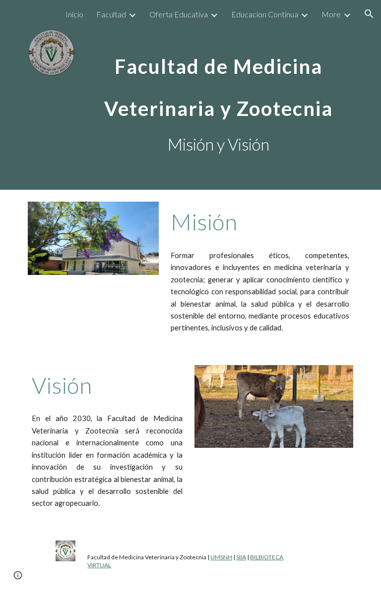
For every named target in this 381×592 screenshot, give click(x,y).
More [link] (331, 14)
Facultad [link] (111, 14)
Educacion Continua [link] (264, 14)
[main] (218, 79)
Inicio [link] (74, 14)
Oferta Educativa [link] (178, 14)
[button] (369, 14)
